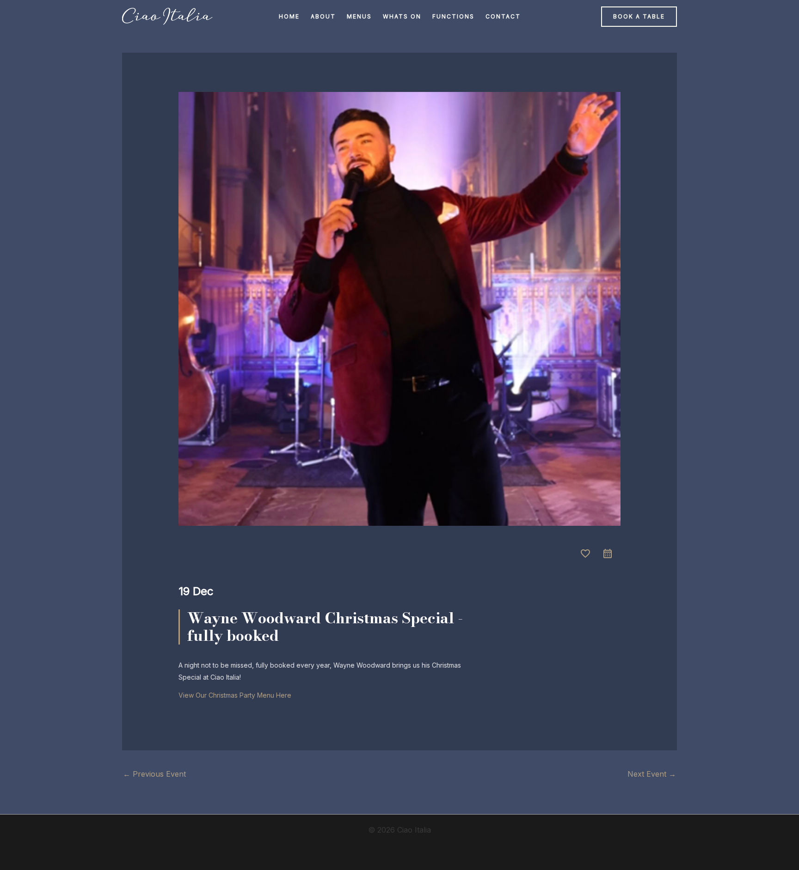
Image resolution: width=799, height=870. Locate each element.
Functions (453, 16)
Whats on (402, 16)
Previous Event (154, 774)
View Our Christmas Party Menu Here (234, 695)
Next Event (651, 774)
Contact (503, 16)
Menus (359, 16)
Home (289, 16)
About (323, 16)
